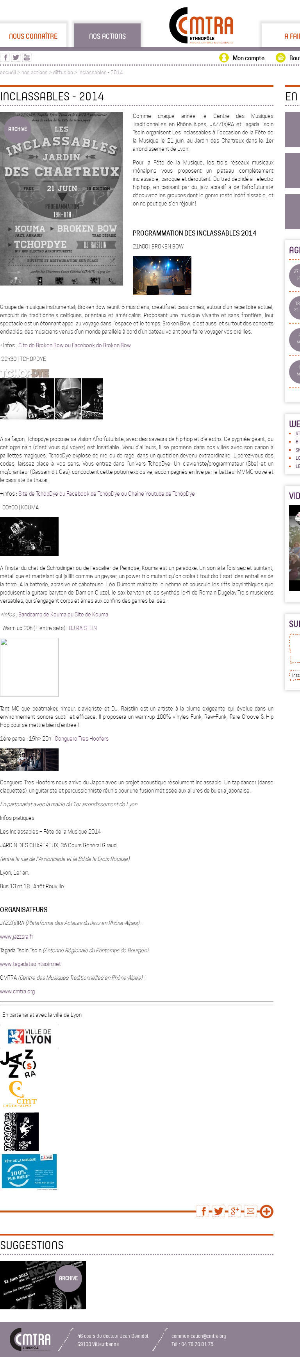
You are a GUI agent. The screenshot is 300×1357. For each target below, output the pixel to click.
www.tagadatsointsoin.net (30, 964)
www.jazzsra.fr (16, 937)
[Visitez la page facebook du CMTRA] (5, 60)
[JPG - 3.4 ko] (18, 1076)
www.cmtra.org (17, 991)
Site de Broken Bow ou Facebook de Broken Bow (74, 345)
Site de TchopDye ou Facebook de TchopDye (68, 494)
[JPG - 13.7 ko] (29, 1046)
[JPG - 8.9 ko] (19, 1149)
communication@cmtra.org (198, 1335)
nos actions (34, 72)
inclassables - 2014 (101, 72)
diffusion (63, 72)
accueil (8, 72)
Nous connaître (33, 36)
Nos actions (107, 36)
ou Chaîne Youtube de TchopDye (157, 494)
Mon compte (248, 58)
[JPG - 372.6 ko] (29, 1190)
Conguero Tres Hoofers (82, 739)
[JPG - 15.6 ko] (20, 1109)
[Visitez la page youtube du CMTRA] (27, 60)
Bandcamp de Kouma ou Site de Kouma (62, 614)
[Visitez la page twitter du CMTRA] (16, 60)
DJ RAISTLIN (83, 628)
